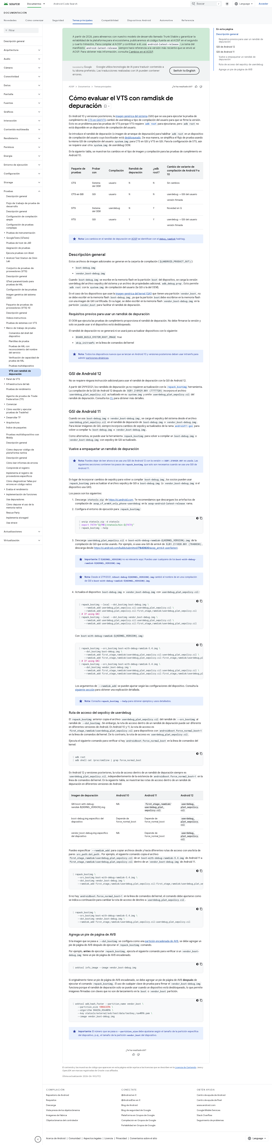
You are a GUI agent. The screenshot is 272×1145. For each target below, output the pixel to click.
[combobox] (206, 4)
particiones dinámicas (97, 358)
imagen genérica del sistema (131, 116)
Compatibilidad (110, 20)
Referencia (188, 20)
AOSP (71, 86)
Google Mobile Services (208, 1110)
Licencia (109, 1138)
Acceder (263, 3)
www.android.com (206, 1105)
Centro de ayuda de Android (211, 1095)
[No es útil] (200, 86)
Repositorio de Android (57, 1095)
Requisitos (51, 1100)
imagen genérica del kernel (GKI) (134, 293)
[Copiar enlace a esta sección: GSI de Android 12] (104, 374)
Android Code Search (65, 3)
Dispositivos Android (139, 20)
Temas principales (83, 20)
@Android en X (128, 1095)
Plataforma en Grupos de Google (138, 1115)
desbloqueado (133, 137)
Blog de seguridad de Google (136, 1110)
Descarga (51, 1105)
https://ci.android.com (121, 499)
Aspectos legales (92, 1138)
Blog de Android (129, 1105)
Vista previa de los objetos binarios (63, 1110)
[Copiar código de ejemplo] (201, 518)
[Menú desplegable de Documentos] (45, 4)
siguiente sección (85, 689)
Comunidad (74, 1138)
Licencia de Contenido (185, 1067)
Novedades (10, 20)
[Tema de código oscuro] (197, 518)
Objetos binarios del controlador (62, 1120)
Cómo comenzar (34, 20)
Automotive (166, 20)
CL (111, 398)
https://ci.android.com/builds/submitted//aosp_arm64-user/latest (136, 548)
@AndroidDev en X (130, 1100)
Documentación (15, 12)
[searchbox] (21, 30)
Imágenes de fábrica (56, 1115)
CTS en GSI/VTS (97, 120)
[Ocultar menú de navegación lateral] (38, 1139)
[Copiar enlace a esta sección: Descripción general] (108, 255)
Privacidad (121, 1138)
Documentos (34, 3)
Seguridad (58, 20)
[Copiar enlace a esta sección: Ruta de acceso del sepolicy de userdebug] (134, 713)
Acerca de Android (55, 1138)
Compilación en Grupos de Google (138, 1120)
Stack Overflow (204, 1115)
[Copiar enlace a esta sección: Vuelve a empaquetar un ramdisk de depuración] (142, 449)
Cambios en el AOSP (141, 51)
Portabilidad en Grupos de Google (138, 1125)
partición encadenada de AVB (161, 941)
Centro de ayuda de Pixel (209, 1100)
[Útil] (196, 86)
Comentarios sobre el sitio (143, 1138)
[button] (18, 50)
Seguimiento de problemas (210, 1120)
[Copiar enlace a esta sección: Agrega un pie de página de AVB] (119, 935)
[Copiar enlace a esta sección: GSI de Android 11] (104, 412)
